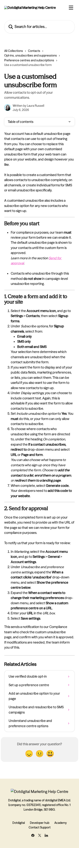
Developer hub (39, 823)
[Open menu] (71, 7)
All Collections (13, 51)
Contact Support (40, 827)
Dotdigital (18, 823)
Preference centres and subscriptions (29, 60)
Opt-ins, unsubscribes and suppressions (30, 55)
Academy (60, 823)
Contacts (34, 51)
